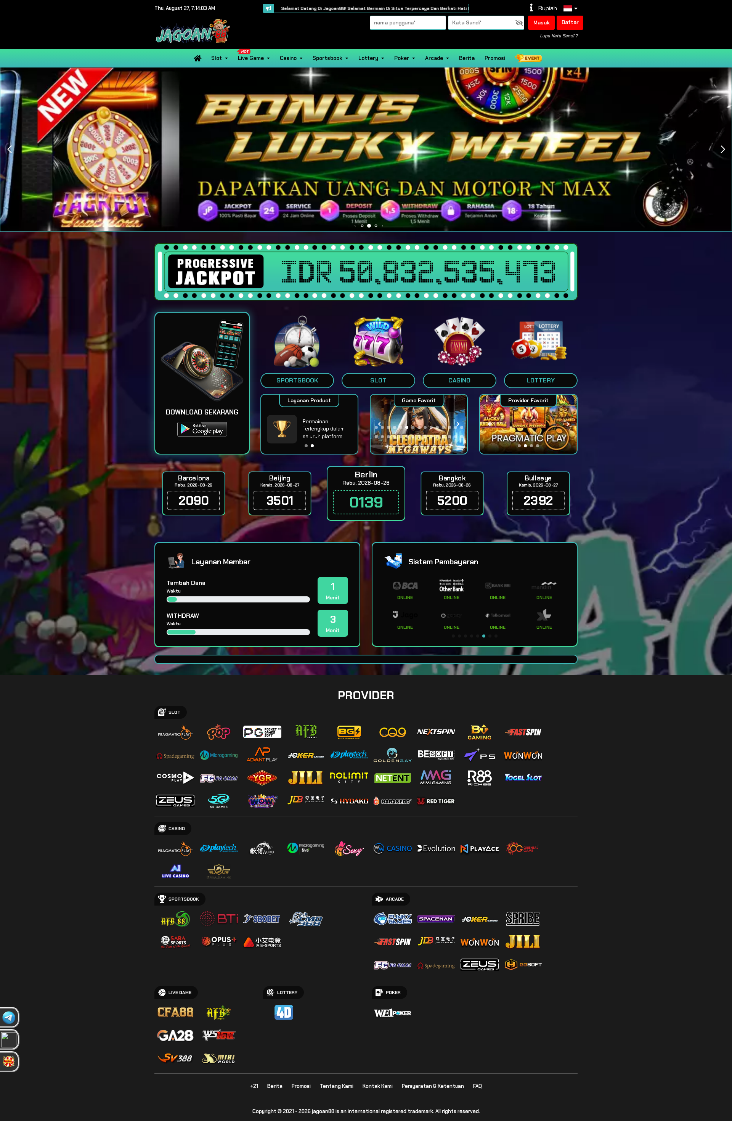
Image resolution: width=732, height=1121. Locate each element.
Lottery (368, 58)
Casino (288, 58)
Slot (216, 58)
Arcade (434, 58)
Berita (467, 58)
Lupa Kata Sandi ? (559, 36)
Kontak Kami (378, 1086)
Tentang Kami (336, 1086)
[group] (528, 424)
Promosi (495, 58)
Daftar (570, 22)
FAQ (477, 1086)
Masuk (541, 22)
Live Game (251, 58)
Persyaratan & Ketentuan (433, 1086)
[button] (723, 149)
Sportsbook (327, 58)
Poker (401, 58)
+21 (254, 1086)
